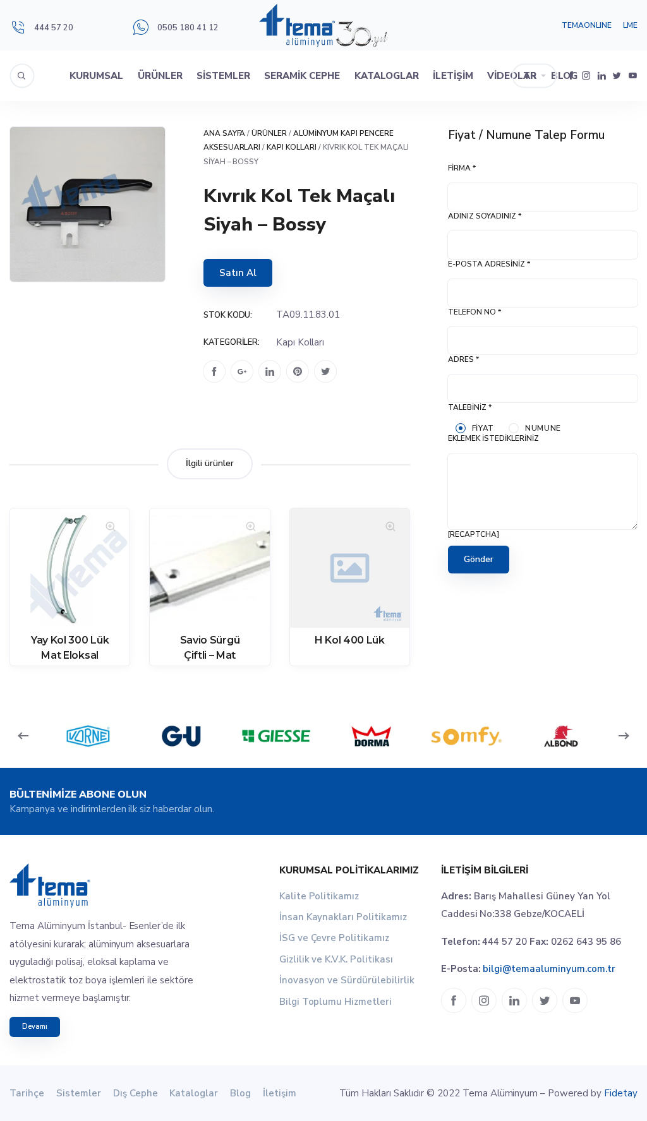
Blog (240, 1093)
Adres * (463, 359)
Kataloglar (386, 75)
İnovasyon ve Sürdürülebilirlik (346, 980)
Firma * (462, 168)
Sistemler (223, 75)
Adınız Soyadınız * (484, 216)
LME (630, 25)
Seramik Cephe (302, 75)
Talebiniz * (470, 407)
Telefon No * (474, 312)
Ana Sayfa (224, 133)
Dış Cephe (135, 1093)
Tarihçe (26, 1093)
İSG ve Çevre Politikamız (334, 938)
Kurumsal (96, 75)
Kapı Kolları (292, 147)
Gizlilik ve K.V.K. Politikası (336, 959)
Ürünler (160, 75)
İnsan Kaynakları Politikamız (343, 917)
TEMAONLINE (587, 25)
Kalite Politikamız (319, 896)
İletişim (453, 75)
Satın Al (238, 273)
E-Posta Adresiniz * (489, 264)
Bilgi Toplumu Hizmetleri (335, 1001)
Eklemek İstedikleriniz (493, 438)
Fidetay (621, 1093)
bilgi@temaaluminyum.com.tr (549, 968)
